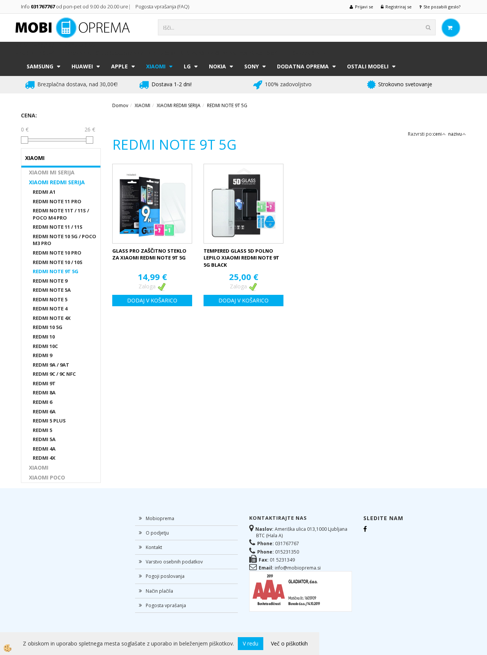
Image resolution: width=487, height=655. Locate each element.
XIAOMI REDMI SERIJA (57, 182)
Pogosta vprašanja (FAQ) (162, 6)
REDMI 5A (44, 439)
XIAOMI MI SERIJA (52, 172)
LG (187, 66)
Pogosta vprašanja (166, 605)
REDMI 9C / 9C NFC (54, 373)
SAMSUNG (40, 66)
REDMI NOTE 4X (52, 318)
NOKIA (217, 66)
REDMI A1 (44, 191)
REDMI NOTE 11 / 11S (58, 226)
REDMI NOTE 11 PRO (57, 201)
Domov (120, 105)
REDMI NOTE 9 (50, 280)
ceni (437, 134)
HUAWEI (82, 66)
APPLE (119, 66)
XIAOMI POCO (47, 477)
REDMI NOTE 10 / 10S (58, 262)
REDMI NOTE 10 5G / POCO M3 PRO (64, 240)
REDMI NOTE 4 (50, 308)
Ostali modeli (367, 66)
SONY (251, 66)
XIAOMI (156, 66)
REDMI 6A (44, 411)
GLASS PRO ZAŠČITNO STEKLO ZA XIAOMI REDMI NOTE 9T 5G (149, 254)
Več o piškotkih (289, 643)
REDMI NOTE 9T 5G (55, 271)
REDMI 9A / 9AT (51, 364)
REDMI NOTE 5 (50, 299)
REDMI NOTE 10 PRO (57, 252)
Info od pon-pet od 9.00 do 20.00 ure (74, 6)
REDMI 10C (45, 346)
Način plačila (159, 591)
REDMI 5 (42, 430)
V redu (250, 643)
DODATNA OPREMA (303, 66)
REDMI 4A (44, 448)
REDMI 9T (44, 383)
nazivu (455, 134)
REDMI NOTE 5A (52, 289)
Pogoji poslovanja (165, 576)
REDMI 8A (44, 392)
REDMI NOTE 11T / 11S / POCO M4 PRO (61, 214)
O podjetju (157, 533)
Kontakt (154, 547)
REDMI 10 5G (47, 327)
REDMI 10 (44, 336)
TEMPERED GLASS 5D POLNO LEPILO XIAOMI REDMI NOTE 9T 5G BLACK (241, 257)
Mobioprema (160, 518)
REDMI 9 (42, 355)
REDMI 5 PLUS (49, 420)
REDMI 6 (42, 402)
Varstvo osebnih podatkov (174, 561)
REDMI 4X (44, 457)
